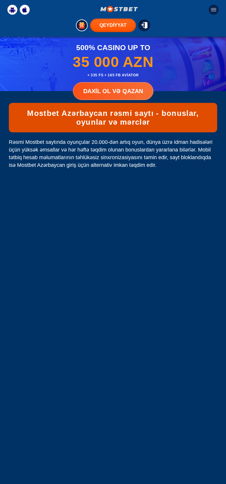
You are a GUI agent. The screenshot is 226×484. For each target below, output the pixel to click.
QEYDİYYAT (113, 25)
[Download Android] (12, 10)
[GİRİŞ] (144, 25)
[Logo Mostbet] (119, 9)
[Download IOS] (25, 10)
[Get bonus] (82, 25)
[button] (215, 461)
